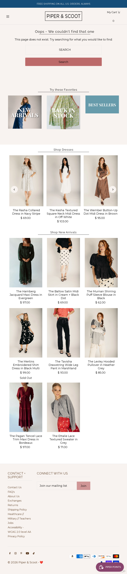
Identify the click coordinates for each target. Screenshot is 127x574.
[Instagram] (15, 553)
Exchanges (14, 500)
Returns (13, 505)
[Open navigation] (13, 16)
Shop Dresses (63, 149)
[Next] (112, 189)
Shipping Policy (17, 509)
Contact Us (14, 487)
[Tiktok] (34, 553)
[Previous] (14, 189)
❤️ (41, 562)
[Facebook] (10, 553)
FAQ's (11, 491)
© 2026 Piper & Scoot (22, 562)
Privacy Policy (16, 536)
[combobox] (63, 50)
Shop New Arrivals (63, 232)
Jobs (10, 522)
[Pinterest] (21, 553)
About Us (13, 496)
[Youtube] (27, 553)
